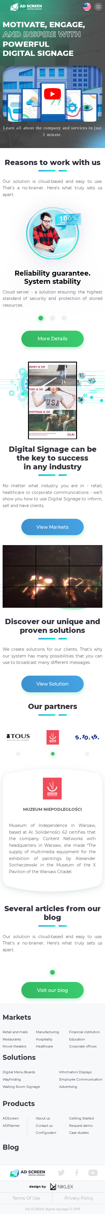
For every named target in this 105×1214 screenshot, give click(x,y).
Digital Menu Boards (19, 1072)
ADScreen (11, 1118)
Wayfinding (12, 1079)
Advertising (68, 1087)
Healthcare (44, 1046)
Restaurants (12, 1039)
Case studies (79, 1133)
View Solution (52, 684)
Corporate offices (83, 1046)
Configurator (46, 1133)
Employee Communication (80, 1079)
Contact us (44, 1126)
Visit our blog (52, 990)
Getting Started (81, 1118)
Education (77, 1039)
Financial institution (84, 1032)
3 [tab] (64, 318)
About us (43, 1118)
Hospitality (44, 1039)
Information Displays (75, 1072)
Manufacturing (47, 1032)
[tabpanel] (52, 270)
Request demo (81, 1126)
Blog (11, 1147)
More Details (52, 338)
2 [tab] (52, 318)
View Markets (52, 527)
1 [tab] (41, 318)
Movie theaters (14, 1046)
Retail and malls (15, 1032)
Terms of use (26, 1198)
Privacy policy (78, 1198)
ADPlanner (11, 1126)
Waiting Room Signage (21, 1087)
